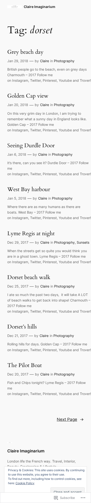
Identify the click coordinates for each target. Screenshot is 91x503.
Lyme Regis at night (31, 233)
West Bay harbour (28, 189)
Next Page (70, 419)
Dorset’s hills (22, 327)
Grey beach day (25, 52)
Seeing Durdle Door (31, 145)
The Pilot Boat (24, 365)
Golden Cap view (27, 96)
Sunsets (83, 242)
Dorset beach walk (28, 277)
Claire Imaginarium (39, 7)
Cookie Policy (25, 483)
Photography (64, 61)
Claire (44, 61)
